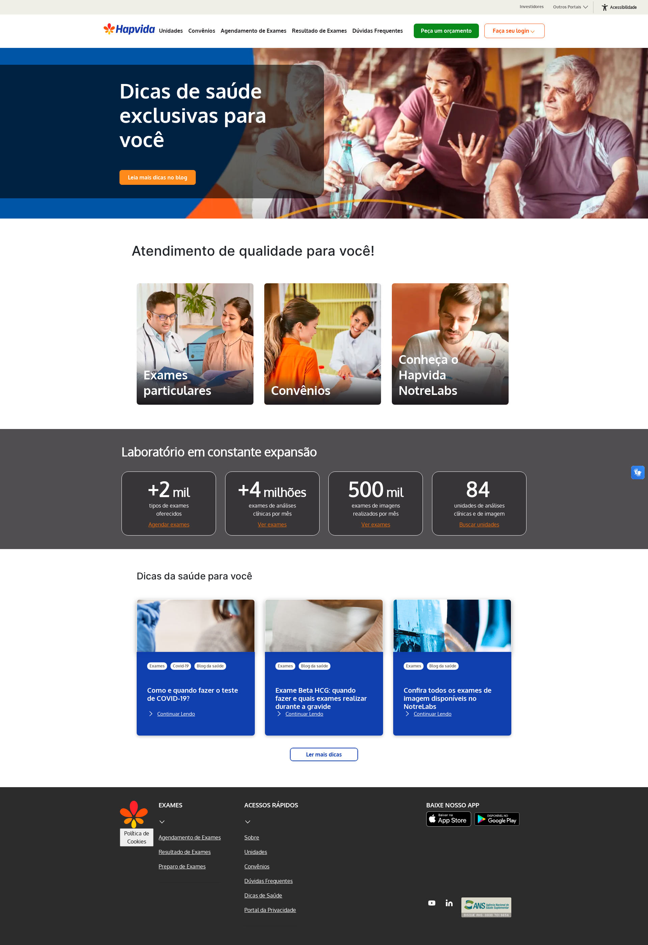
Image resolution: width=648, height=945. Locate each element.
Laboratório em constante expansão (219, 451)
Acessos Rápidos (271, 805)
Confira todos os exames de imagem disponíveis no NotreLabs (447, 698)
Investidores (532, 6)
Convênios (201, 30)
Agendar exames (168, 524)
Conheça (195, 390)
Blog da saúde (210, 665)
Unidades (171, 30)
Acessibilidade (623, 7)
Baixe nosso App (452, 805)
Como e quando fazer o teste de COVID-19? (192, 694)
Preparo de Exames (182, 866)
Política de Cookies (136, 837)
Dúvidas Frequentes (377, 30)
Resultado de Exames (319, 30)
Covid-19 (181, 665)
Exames (157, 665)
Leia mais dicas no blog (157, 177)
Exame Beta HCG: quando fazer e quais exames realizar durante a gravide (321, 698)
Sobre (251, 837)
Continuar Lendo (176, 713)
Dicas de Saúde (263, 895)
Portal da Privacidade (270, 910)
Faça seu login (511, 30)
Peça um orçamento (446, 30)
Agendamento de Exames (254, 30)
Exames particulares (194, 295)
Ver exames (272, 524)
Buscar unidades (479, 524)
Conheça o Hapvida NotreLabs (448, 301)
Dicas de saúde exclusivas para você (192, 114)
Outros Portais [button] (567, 6)
